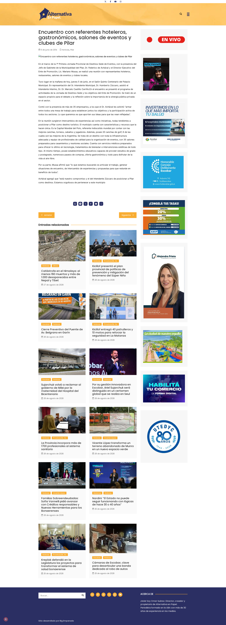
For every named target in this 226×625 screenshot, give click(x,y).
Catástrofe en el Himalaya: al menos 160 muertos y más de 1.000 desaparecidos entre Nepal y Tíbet (60, 275)
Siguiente (126, 215)
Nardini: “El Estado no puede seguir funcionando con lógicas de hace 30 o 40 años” (113, 501)
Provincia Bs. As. (111, 261)
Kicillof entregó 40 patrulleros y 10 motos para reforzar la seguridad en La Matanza (112, 332)
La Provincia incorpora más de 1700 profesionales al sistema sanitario (61, 446)
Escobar (46, 324)
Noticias (65, 49)
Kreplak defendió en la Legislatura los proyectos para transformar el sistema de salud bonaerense (61, 564)
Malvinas (97, 493)
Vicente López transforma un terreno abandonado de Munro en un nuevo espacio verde (113, 446)
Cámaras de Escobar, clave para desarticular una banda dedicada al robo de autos (111, 566)
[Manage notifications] (6, 619)
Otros (55, 266)
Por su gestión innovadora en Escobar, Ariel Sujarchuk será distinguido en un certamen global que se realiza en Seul (111, 389)
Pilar (72, 49)
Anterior (48, 215)
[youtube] (115, 1)
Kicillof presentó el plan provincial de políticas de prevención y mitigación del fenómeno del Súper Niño (110, 270)
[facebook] (110, 1)
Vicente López (110, 438)
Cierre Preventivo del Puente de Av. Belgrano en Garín (62, 331)
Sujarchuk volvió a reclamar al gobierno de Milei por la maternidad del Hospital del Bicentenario (61, 389)
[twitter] (105, 1)
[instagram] (121, 1)
